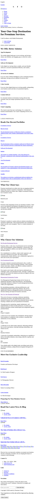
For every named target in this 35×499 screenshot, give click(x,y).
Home (5, 11)
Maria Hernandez (5, 384)
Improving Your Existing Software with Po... (13, 442)
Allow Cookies (4, 497)
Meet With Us (4, 402)
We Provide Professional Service (9, 243)
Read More (3, 59)
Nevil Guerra (4, 376)
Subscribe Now (20, 487)
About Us (6, 471)
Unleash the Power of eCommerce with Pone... (13, 417)
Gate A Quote (7, 23)
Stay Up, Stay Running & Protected (10, 294)
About (5, 13)
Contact (6, 20)
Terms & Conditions (9, 473)
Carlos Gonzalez (4, 392)
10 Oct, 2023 (7, 414)
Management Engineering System (9, 277)
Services (6, 16)
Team (5, 14)
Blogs (5, 18)
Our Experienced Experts (7, 260)
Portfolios (6, 17)
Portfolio (6, 475)
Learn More (7, 42)
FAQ (5, 21)
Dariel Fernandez (5, 361)
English (3, 4)
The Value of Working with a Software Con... (13, 430)
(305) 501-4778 (8, 463)
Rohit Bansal (4, 369)
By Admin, (7, 413)
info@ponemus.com (9, 464)
